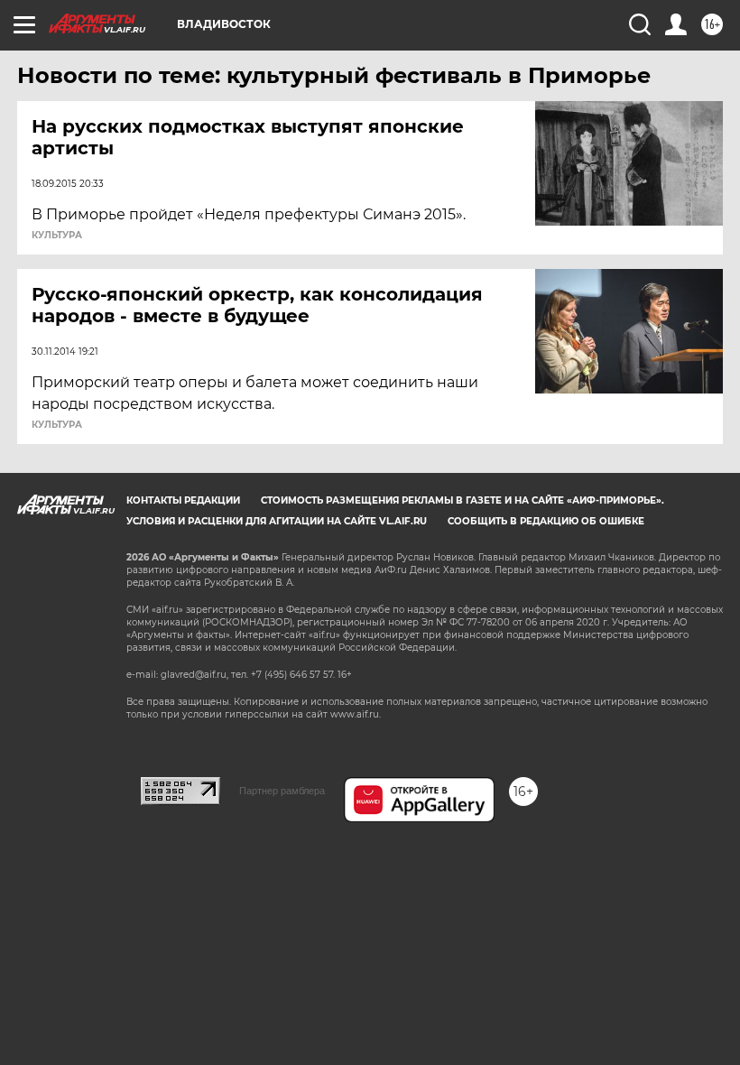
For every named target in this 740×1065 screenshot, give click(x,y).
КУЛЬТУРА (57, 235)
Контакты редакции (183, 500)
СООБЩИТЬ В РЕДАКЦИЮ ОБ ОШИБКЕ (546, 521)
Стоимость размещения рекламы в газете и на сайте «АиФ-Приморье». (462, 500)
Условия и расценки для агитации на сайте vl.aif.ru (276, 521)
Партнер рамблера (282, 790)
